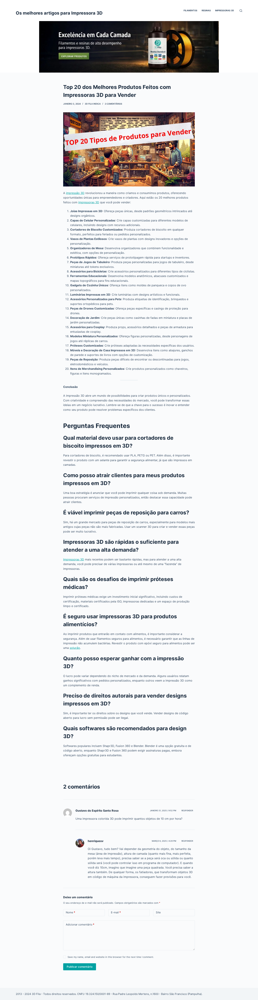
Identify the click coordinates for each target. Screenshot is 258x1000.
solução (75, 648)
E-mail (116, 912)
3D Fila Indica (93, 103)
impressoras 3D (88, 202)
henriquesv (95, 841)
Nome (70, 912)
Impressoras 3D (224, 10)
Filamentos (190, 10)
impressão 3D (75, 193)
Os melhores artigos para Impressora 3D (59, 13)
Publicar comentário (79, 966)
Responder (187, 810)
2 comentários (113, 103)
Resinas (206, 10)
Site (158, 912)
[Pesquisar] (241, 10)
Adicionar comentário (80, 924)
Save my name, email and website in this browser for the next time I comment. (111, 957)
